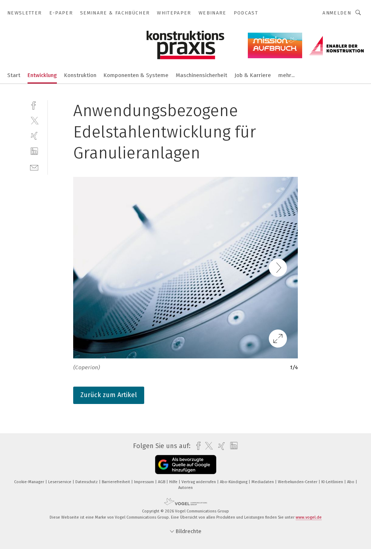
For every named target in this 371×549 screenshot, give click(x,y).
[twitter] (34, 120)
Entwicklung (42, 75)
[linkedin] (34, 151)
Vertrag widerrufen (199, 482)
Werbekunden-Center (298, 482)
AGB (162, 482)
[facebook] (34, 104)
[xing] (34, 135)
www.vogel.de (309, 517)
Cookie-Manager (29, 482)
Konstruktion (80, 75)
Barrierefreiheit (116, 482)
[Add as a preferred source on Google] (185, 464)
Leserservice (60, 482)
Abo (351, 482)
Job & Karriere (252, 75)
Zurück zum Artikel (108, 395)
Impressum (144, 482)
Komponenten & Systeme (136, 75)
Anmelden (336, 13)
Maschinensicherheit (201, 75)
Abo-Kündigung (234, 482)
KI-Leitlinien (332, 482)
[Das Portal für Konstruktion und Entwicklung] (13, 74)
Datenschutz (87, 482)
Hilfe (174, 482)
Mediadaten (263, 482)
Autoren (185, 487)
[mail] (34, 166)
